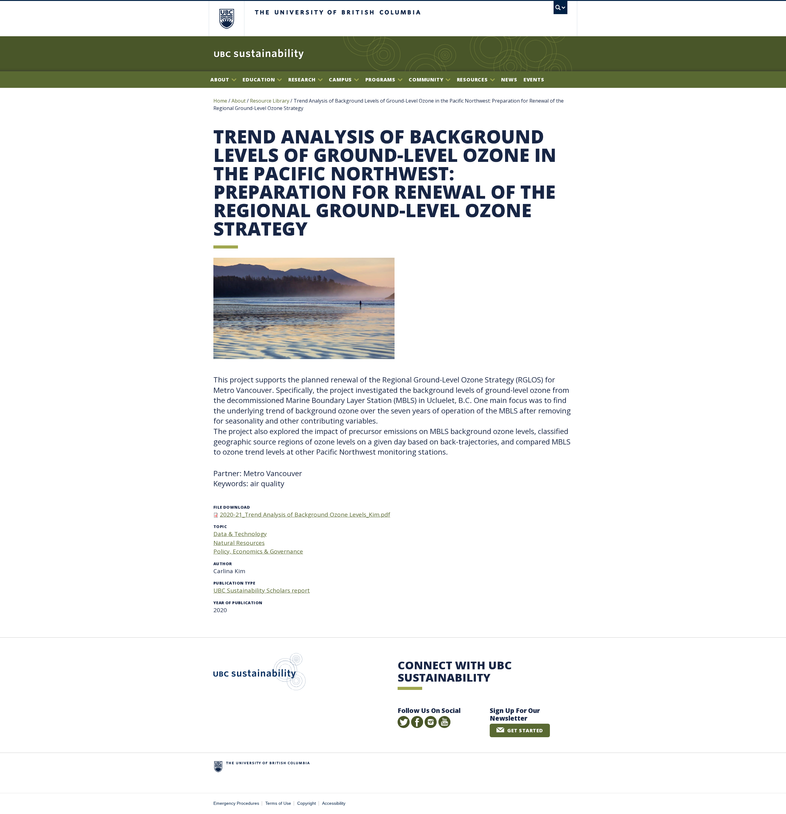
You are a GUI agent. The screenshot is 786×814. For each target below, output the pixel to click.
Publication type (234, 583)
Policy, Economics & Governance (258, 551)
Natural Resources (239, 543)
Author (222, 563)
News (509, 79)
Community (427, 79)
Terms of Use (278, 803)
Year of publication (237, 602)
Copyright (306, 803)
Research (302, 79)
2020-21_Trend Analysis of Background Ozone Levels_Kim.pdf (305, 515)
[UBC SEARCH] (560, 7)
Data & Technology (240, 534)
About (220, 79)
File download (231, 507)
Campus (341, 79)
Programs (381, 79)
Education (259, 79)
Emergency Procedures (236, 803)
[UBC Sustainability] (258, 54)
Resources (473, 79)
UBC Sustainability (259, 673)
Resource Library (270, 100)
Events (533, 79)
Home (220, 100)
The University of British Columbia (226, 18)
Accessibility (333, 803)
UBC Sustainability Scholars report (261, 590)
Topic (220, 526)
